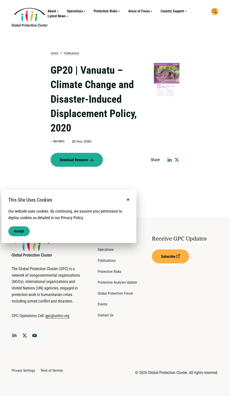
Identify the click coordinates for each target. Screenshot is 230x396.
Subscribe (168, 256)
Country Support (172, 11)
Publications (71, 53)
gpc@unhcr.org (57, 315)
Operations (75, 11)
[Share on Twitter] (176, 159)
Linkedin (15, 336)
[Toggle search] (214, 11)
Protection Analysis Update (117, 282)
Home (54, 53)
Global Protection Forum (115, 293)
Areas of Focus (139, 11)
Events (102, 304)
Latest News (57, 16)
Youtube (36, 336)
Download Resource (74, 160)
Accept (19, 231)
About (52, 11)
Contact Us (105, 315)
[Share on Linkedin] (169, 159)
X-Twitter (25, 336)
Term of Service (51, 370)
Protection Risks (105, 11)
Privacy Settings (23, 370)
